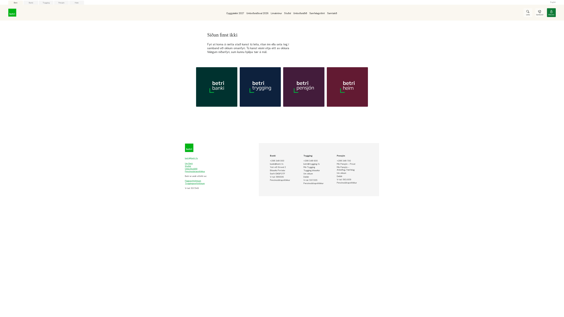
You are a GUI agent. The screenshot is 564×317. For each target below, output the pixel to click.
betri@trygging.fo (311, 164)
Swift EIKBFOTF (277, 174)
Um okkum (308, 174)
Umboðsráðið (191, 169)
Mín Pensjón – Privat (346, 164)
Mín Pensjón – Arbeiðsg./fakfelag (346, 168)
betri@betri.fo (191, 158)
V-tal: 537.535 (310, 180)
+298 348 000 (277, 161)
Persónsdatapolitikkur (195, 172)
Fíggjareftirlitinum (193, 181)
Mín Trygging (309, 167)
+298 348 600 (310, 161)
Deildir (306, 177)
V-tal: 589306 (277, 177)
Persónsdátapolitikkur (280, 180)
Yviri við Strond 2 (278, 167)
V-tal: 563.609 (344, 180)
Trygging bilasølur (311, 171)
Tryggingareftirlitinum (195, 184)
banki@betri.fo (276, 164)
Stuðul (188, 166)
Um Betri (189, 164)
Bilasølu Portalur (277, 171)
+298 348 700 (344, 161)
